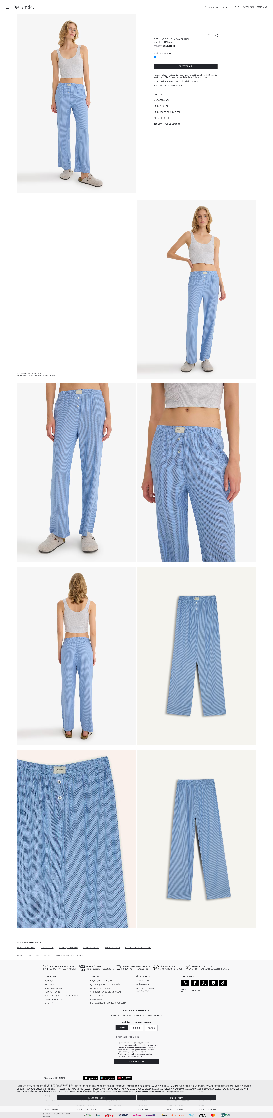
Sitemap (49, 1003)
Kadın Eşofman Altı (68, 948)
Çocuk (151, 1028)
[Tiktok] (223, 983)
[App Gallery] (124, 1077)
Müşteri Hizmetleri (145, 988)
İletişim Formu (142, 984)
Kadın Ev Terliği (112, 948)
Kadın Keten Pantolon (86, 1110)
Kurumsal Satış (52, 992)
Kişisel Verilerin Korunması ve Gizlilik (108, 1003)
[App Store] (90, 1077)
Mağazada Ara (161, 100)
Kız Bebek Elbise (143, 1110)
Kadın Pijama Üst (91, 948)
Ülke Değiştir (192, 990)
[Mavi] (155, 57)
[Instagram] (213, 983)
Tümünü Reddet (96, 1098)
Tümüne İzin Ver (176, 1098)
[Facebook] (195, 983)
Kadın (122, 1028)
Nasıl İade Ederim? (102, 988)
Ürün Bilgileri (161, 106)
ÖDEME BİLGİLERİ (162, 118)
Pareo (109, 1110)
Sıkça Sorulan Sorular (101, 981)
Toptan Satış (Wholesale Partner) (61, 996)
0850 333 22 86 (142, 991)
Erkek (136, 1028)
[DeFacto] (23, 7)
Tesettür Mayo (52, 1110)
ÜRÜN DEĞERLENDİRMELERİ (167, 112)
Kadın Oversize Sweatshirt (138, 948)
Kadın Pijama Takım (26, 948)
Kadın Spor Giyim (175, 1110)
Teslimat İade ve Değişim (167, 124)
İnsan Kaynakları (53, 988)
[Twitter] (204, 983)
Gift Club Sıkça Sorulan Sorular (105, 992)
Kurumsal (49, 981)
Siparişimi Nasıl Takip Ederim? (107, 984)
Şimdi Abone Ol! (136, 1061)
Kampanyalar (97, 999)
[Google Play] (107, 1077)
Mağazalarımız (143, 981)
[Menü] (7, 7)
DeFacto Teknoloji (53, 999)
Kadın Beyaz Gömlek (206, 1110)
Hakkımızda (50, 984)
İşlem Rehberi (96, 996)
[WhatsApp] (185, 983)
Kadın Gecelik (47, 948)
